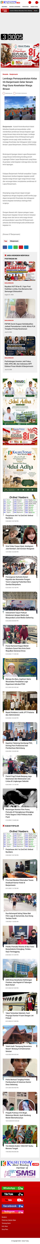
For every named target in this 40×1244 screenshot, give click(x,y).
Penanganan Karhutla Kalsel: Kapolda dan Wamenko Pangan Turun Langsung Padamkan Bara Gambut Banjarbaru (18, 580)
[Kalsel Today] (10, 3)
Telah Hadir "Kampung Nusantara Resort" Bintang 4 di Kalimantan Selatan (19, 1048)
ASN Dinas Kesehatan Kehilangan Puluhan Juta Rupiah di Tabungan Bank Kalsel (19, 982)
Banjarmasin (14, 74)
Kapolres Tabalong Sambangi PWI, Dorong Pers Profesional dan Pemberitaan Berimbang (19, 745)
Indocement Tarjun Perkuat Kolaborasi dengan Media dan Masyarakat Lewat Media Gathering (19, 615)
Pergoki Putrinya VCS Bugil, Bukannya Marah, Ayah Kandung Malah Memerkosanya (18, 1115)
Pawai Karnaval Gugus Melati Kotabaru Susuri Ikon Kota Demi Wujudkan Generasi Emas (18, 648)
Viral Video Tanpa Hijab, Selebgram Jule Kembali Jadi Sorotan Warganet (20, 547)
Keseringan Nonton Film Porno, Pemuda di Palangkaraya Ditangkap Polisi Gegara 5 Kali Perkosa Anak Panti (20, 813)
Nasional (4, 6)
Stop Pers (5, 1229)
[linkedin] (26, 247)
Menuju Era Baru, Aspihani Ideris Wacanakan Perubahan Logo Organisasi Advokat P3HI (18, 681)
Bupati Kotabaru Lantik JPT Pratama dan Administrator (20, 713)
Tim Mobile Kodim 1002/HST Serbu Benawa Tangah (19, 1147)
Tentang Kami (6, 1223)
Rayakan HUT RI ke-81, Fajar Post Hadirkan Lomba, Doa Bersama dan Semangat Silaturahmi (18, 288)
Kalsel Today (25, 1241)
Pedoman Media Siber (9, 1220)
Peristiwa (25, 6)
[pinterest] (21, 247)
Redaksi (4, 1217)
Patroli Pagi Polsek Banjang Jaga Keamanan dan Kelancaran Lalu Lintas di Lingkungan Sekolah (19, 778)
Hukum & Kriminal (14, 6)
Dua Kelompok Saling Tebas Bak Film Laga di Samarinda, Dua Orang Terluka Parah (19, 915)
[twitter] (10, 247)
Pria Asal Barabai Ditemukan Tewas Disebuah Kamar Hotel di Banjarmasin (19, 882)
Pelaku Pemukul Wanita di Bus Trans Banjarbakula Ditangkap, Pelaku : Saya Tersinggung (20, 949)
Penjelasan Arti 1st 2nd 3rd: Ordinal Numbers (19, 516)
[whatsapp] (15, 247)
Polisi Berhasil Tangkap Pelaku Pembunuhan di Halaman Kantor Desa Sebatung (18, 1082)
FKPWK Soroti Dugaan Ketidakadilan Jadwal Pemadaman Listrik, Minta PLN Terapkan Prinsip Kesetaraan (20, 326)
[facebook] (5, 247)
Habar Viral (34, 6)
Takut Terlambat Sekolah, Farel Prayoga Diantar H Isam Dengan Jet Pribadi (19, 1015)
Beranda (5, 74)
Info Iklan (5, 1226)
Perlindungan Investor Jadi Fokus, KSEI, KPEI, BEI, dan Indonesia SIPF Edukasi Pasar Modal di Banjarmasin (19, 363)
